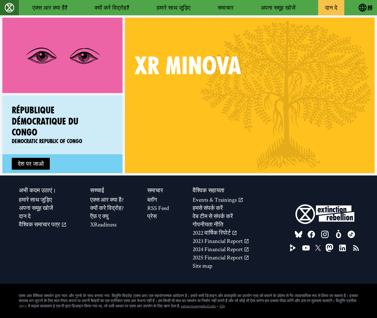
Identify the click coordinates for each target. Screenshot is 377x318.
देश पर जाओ (31, 163)
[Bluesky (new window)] (298, 234)
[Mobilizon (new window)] (338, 234)
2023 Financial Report (218, 241)
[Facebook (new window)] (311, 234)
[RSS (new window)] (356, 248)
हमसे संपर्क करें (208, 208)
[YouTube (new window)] (306, 248)
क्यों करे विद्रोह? (112, 7)
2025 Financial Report (218, 257)
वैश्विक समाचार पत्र (40, 224)
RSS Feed (158, 208)
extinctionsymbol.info (198, 306)
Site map (202, 265)
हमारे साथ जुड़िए (174, 7)
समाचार (226, 7)
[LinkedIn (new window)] (342, 248)
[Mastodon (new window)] (329, 247)
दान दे (331, 7)
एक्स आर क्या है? (49, 7)
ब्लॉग (152, 199)
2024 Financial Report (218, 249)
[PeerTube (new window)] (293, 248)
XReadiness (103, 224)
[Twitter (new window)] (318, 248)
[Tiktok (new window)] (351, 234)
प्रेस (152, 216)
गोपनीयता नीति (208, 224)
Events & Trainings (215, 199)
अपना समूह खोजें (278, 7)
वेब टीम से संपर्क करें (213, 216)
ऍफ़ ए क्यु (99, 216)
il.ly (222, 306)
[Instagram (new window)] (325, 234)
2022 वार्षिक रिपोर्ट (212, 232)
